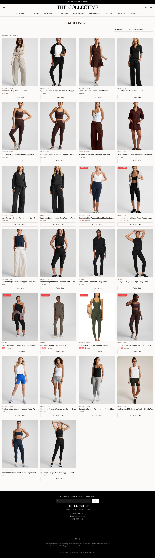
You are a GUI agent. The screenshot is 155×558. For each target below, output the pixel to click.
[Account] (146, 7)
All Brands (20, 14)
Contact (67, 509)
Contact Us (134, 14)
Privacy (74, 509)
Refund (81, 509)
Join (95, 501)
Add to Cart (21, 97)
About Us (121, 14)
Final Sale (109, 14)
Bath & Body (63, 14)
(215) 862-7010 (77, 519)
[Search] (4, 7)
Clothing (35, 14)
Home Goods (78, 14)
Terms (88, 509)
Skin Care (48, 14)
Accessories (94, 14)
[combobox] (123, 29)
